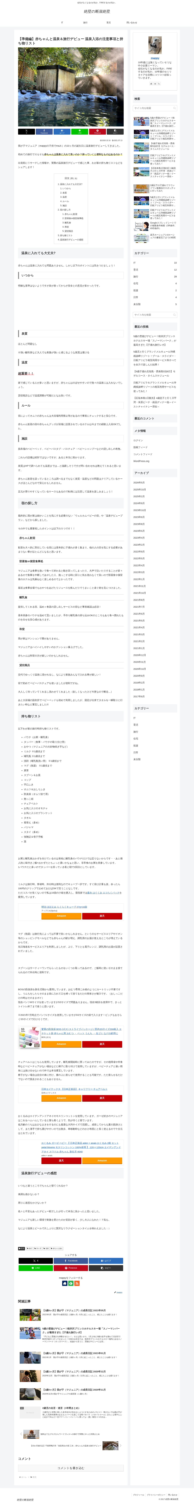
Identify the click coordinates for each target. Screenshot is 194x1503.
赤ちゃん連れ (57, 1248)
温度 (65, 197)
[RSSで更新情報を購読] (77, 1283)
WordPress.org (141, 461)
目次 (67, 178)
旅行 (30, 1248)
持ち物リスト (66, 235)
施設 (65, 205)
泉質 (65, 193)
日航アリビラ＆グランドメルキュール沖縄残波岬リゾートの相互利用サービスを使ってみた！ (154, 387)
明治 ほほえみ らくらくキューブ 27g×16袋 (64, 907)
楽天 (102, 915)
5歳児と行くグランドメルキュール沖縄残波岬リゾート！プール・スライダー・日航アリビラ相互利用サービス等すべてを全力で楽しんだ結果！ (154, 358)
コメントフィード (142, 454)
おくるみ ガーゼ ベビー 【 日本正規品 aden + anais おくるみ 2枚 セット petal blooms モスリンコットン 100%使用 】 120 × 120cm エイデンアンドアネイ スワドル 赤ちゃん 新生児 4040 (81, 1147)
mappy (155, 58)
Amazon (61, 915)
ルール (66, 201)
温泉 (47, 1248)
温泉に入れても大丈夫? (71, 184)
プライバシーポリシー (156, 1495)
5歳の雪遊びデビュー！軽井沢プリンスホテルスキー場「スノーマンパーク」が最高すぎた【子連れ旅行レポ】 (154, 340)
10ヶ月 (38, 1248)
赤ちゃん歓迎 (71, 214)
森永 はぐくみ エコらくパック (103, 892)
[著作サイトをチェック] (64, 1283)
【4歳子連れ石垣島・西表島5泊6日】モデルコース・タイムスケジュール (154, 373)
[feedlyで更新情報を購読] (71, 1283)
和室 (67, 227)
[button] (115, 132)
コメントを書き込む (70, 1468)
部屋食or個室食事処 (74, 218)
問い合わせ (172, 1495)
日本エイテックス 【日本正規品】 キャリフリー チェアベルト (74, 1089)
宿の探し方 (65, 210)
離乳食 (68, 222)
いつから (67, 188)
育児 (22, 1248)
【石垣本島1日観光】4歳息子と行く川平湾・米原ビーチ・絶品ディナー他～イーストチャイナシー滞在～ (154, 402)
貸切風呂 (69, 231)
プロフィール (138, 1495)
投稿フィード (140, 447)
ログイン (138, 440)
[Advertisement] (71, 310)
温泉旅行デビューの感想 (71, 239)
